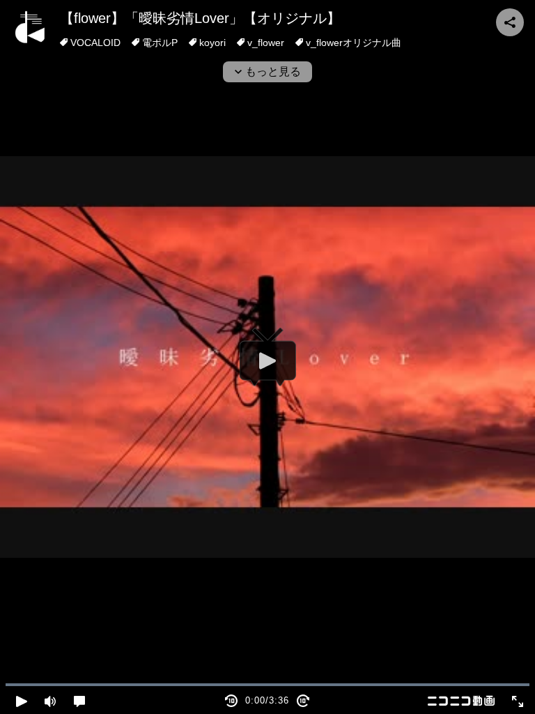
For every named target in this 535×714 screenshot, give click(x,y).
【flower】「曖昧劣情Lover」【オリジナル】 (200, 18)
